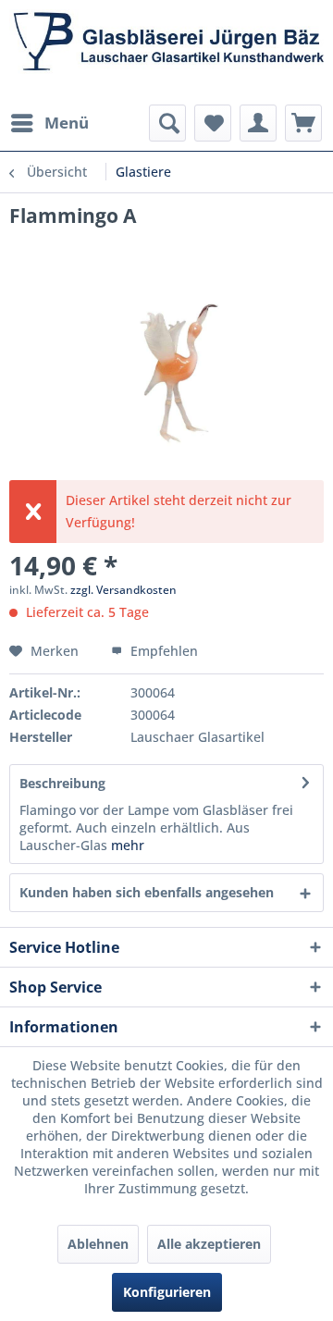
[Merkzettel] (212, 123)
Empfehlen (162, 651)
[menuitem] (49, 123)
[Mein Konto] (258, 123)
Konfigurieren (167, 1292)
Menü (66, 122)
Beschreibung (62, 783)
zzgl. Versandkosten (123, 590)
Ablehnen (98, 1244)
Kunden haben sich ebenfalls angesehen (146, 892)
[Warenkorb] (303, 123)
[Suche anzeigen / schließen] (167, 123)
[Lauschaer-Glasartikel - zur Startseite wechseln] (166, 52)
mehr (125, 845)
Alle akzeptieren (209, 1244)
